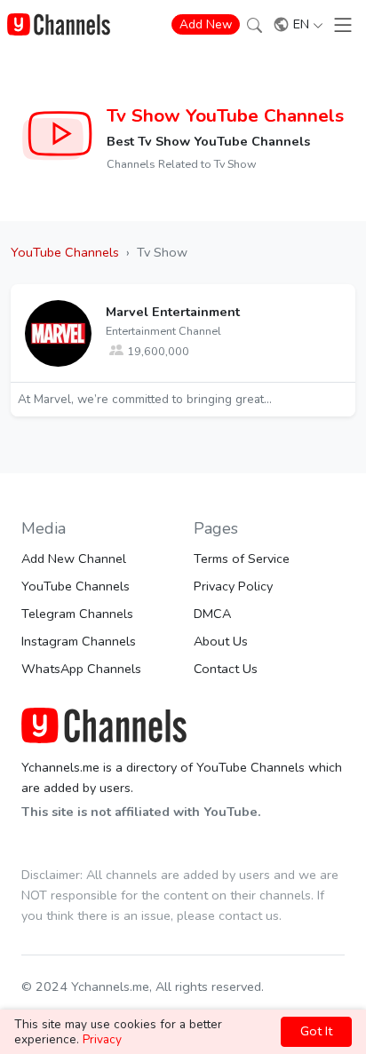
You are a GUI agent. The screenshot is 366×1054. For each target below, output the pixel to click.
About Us (221, 641)
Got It (316, 1031)
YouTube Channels (75, 586)
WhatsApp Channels (81, 669)
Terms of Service (242, 558)
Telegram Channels (77, 613)
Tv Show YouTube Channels (225, 115)
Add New (205, 24)
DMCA (212, 613)
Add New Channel (73, 558)
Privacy (102, 1039)
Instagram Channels (78, 641)
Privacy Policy (233, 586)
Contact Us (226, 669)
